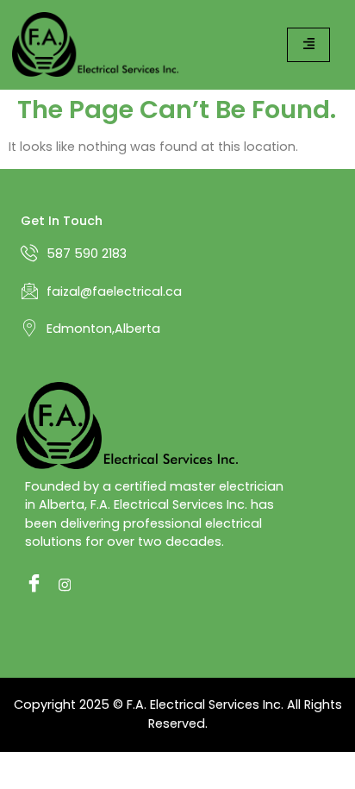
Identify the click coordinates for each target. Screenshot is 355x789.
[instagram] (63, 585)
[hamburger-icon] (308, 44)
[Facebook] (29, 585)
